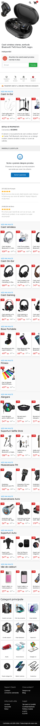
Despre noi (26, 691)
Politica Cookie (27, 709)
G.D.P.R (24, 713)
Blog (24, 693)
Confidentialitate (28, 707)
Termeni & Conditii (29, 704)
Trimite (33, 65)
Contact (7, 691)
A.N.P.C (24, 711)
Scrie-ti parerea (20, 175)
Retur (6, 709)
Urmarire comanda (11, 693)
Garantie (7, 707)
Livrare (7, 704)
